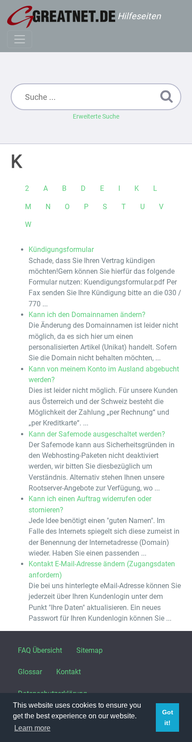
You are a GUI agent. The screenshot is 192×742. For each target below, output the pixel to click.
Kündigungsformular (61, 249)
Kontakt (68, 672)
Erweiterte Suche (96, 116)
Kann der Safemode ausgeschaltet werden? (97, 434)
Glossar (30, 672)
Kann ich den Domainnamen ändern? (87, 314)
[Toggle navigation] (19, 39)
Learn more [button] (32, 728)
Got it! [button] (167, 717)
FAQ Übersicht (40, 650)
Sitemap (89, 650)
